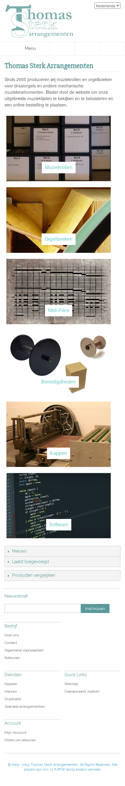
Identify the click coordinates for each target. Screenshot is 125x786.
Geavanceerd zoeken (82, 691)
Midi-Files (58, 310)
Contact (11, 643)
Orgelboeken (59, 239)
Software (58, 524)
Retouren (12, 658)
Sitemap (71, 684)
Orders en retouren (20, 740)
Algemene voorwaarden (24, 650)
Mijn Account (15, 732)
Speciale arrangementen (25, 706)
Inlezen (11, 691)
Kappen (58, 453)
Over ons (12, 635)
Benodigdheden (58, 381)
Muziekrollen (59, 167)
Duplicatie (13, 699)
